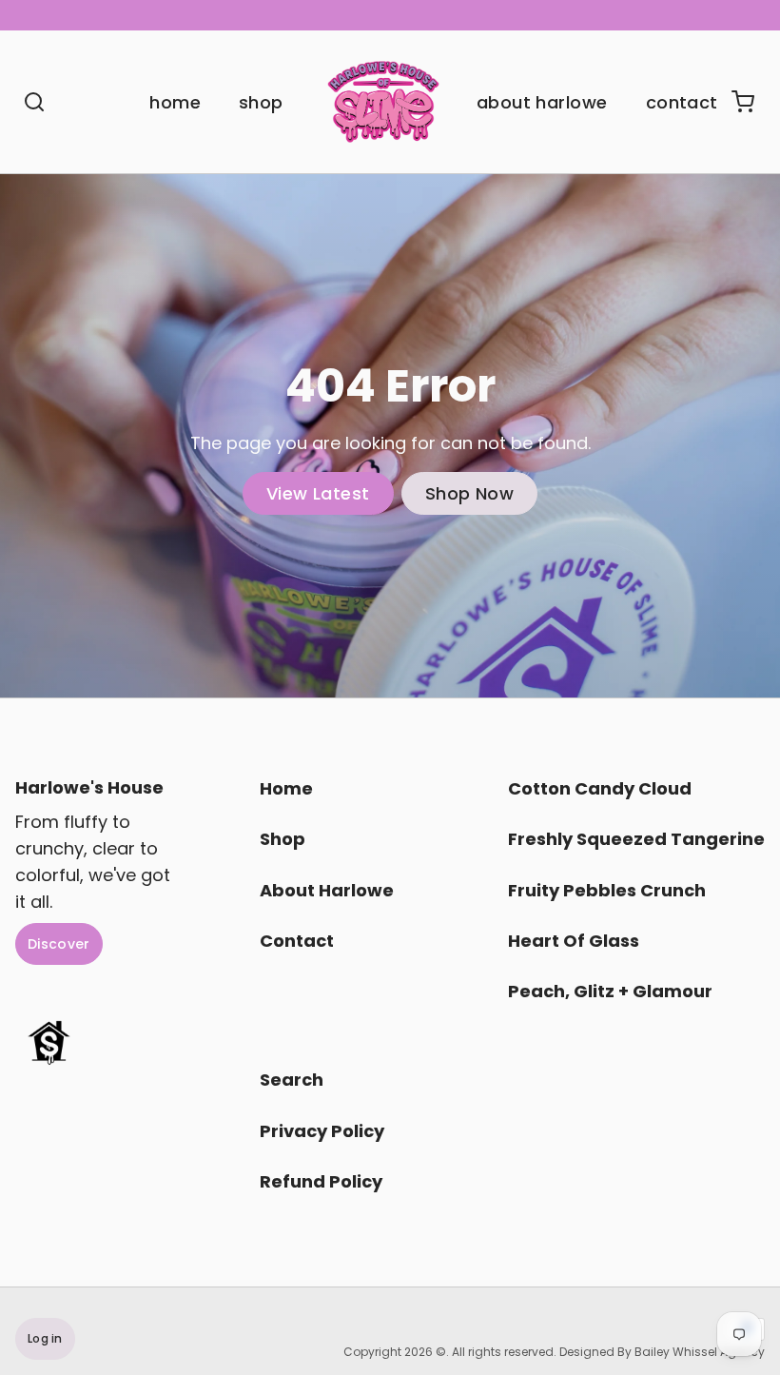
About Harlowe (542, 102)
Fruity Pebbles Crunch (607, 890)
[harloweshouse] (383, 102)
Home (175, 102)
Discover (59, 943)
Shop (261, 102)
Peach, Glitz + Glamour (610, 991)
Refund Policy (321, 1181)
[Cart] (735, 101)
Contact (682, 102)
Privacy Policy (322, 1131)
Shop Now (470, 493)
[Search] (27, 101)
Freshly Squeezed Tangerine (636, 839)
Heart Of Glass (573, 941)
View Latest (318, 493)
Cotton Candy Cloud (600, 788)
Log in (45, 1338)
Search (291, 1079)
